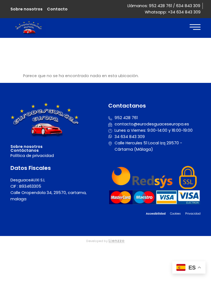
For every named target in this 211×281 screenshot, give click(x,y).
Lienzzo (117, 240)
